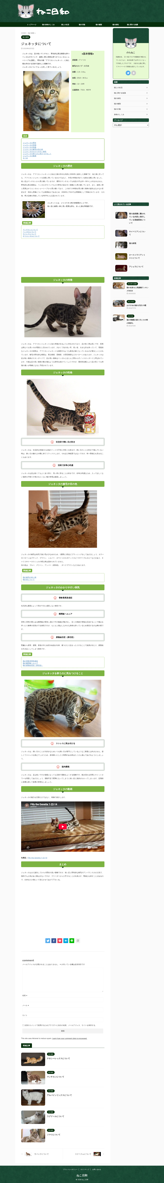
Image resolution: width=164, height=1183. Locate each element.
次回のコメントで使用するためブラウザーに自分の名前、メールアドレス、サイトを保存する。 (60, 1025)
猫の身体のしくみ (48, 24)
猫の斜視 (132, 243)
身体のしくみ (119, 114)
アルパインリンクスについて (59, 1095)
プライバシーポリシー (70, 1169)
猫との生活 (65, 24)
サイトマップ (85, 1169)
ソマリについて (53, 1134)
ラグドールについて (55, 1116)
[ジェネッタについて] (65, 940)
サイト (24, 1015)
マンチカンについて (55, 1076)
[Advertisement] (62, 258)
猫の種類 (99, 24)
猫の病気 (115, 24)
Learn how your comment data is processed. (69, 1038)
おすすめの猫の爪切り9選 (136, 305)
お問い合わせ (96, 1169)
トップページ (31, 24)
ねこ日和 (82, 1175)
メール (25, 1005)
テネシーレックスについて (58, 1058)
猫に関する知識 (132, 24)
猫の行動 (82, 24)
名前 (24, 995)
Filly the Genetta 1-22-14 (37, 858)
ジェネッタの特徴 (29, 145)
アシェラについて (136, 266)
